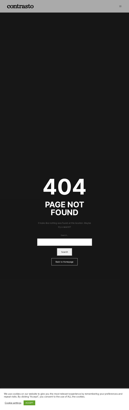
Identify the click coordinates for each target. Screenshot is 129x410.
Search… (64, 235)
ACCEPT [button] (29, 403)
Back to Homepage (64, 262)
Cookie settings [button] (13, 403)
